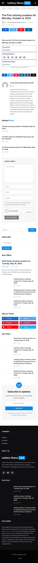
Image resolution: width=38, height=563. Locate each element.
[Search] (35, 3)
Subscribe (6, 248)
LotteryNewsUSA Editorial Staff (16, 22)
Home (20, 558)
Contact (4, 437)
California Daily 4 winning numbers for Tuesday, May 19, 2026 (24, 281)
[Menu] (3, 3)
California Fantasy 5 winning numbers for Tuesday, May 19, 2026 (24, 303)
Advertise (4, 443)
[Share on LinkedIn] (28, 29)
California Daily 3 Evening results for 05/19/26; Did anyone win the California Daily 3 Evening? (25, 292)
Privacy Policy (17, 415)
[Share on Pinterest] (20, 29)
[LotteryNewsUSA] (19, 3)
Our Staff (4, 440)
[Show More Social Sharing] (34, 29)
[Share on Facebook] (5, 29)
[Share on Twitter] (13, 29)
